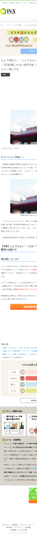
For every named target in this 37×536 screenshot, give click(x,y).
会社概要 (28, 527)
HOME (19, 19)
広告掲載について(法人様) (18, 530)
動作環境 (9, 527)
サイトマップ (18, 527)
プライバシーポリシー (27, 525)
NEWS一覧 (9, 25)
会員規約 (15, 525)
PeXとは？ (6, 525)
